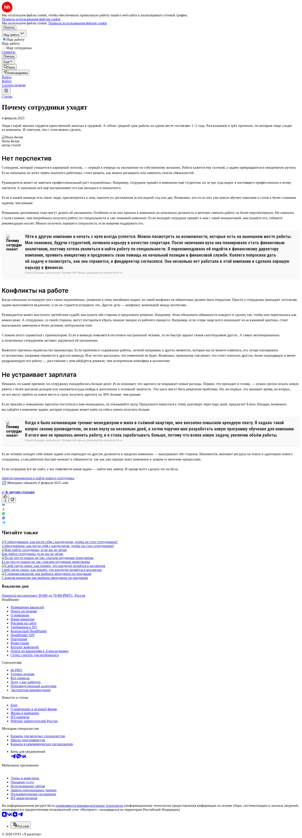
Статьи (7, 96)
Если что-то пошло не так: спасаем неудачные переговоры (46, 562)
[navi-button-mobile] (6, 91)
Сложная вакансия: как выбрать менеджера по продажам (45, 578)
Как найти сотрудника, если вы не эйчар (32, 554)
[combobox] (21, 825)
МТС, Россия (75, 595)
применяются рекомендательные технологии (89, 805)
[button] (6, 77)
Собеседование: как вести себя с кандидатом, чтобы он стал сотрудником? (58, 546)
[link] (9, 67)
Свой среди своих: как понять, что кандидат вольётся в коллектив (52, 570)
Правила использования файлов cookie (77, 23)
